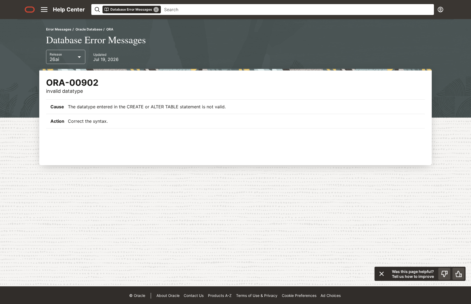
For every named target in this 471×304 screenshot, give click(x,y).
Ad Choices (331, 295)
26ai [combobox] (54, 59)
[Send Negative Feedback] (444, 274)
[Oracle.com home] (29, 9)
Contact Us (194, 295)
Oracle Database (89, 29)
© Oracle (137, 295)
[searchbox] (297, 9)
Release (56, 54)
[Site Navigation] (44, 10)
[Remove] (156, 10)
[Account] (440, 9)
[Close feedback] (382, 274)
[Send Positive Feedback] (458, 274)
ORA (109, 29)
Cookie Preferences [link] (299, 295)
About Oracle (168, 295)
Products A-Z (220, 295)
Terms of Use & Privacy (256, 295)
